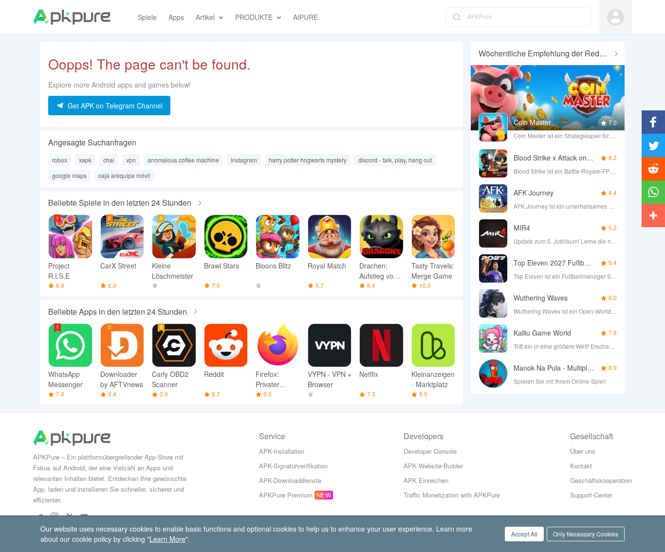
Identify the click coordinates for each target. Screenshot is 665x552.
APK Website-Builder (433, 465)
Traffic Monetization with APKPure (452, 494)
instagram (244, 160)
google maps (69, 175)
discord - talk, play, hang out (395, 160)
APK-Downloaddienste (290, 480)
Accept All (524, 534)
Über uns (582, 451)
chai (108, 160)
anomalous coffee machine (183, 160)
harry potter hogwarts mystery (308, 160)
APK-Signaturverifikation (293, 465)
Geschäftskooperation (601, 480)
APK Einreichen (426, 480)
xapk (85, 160)
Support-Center (591, 494)
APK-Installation (281, 451)
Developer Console (430, 451)
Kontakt (581, 465)
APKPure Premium (286, 494)
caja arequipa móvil (124, 175)
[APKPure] (72, 17)
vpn (131, 160)
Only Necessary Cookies (585, 534)
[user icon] (615, 17)
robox (59, 160)
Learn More (167, 539)
